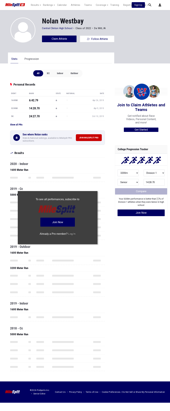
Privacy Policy (75, 392)
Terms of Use (92, 392)
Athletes (75, 5)
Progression (31, 58)
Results (35, 5)
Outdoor (74, 73)
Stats (14, 58)
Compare (141, 191)
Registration (130, 5)
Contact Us (60, 392)
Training (114, 5)
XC (48, 73)
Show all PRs (16, 124)
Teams (88, 5)
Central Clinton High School (57, 28)
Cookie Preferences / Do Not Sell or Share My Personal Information (133, 392)
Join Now (141, 212)
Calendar (62, 5)
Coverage (101, 5)
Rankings (48, 5)
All (38, 73)
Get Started (141, 129)
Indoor (60, 73)
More (143, 5)
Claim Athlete (59, 38)
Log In (72, 233)
